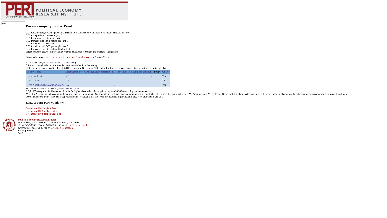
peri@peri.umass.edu (78, 125)
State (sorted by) (74, 71)
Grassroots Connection (62, 128)
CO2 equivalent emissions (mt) (99, 71)
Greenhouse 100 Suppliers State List (43, 113)
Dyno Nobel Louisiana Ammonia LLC (45, 85)
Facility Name (34, 71)
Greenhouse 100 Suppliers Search (42, 108)
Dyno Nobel (33, 80)
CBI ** (166, 71)
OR (67, 80)
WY (68, 76)
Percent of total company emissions (134, 71)
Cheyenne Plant (34, 76)
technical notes (73, 88)
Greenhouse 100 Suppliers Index (41, 111)
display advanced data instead (61, 62)
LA (67, 85)
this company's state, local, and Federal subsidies (69, 57)
